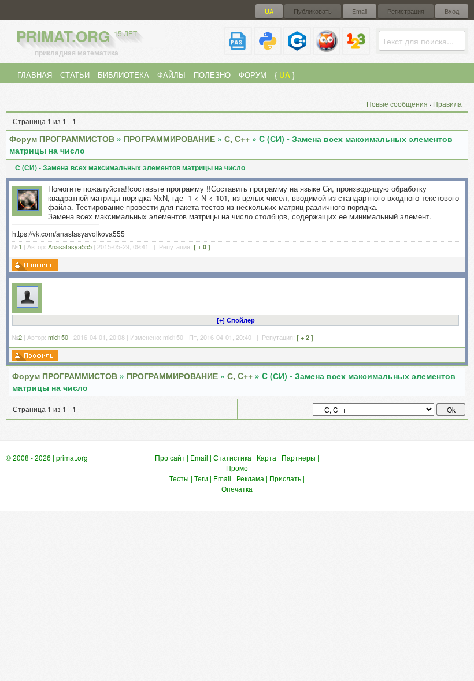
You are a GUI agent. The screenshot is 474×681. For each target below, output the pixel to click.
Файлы (171, 74)
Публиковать (313, 11)
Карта (266, 457)
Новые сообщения (397, 103)
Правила (447, 103)
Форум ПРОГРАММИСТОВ (61, 138)
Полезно (212, 74)
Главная (34, 74)
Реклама (250, 478)
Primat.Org (76, 36)
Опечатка (237, 488)
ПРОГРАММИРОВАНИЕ (169, 138)
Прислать (285, 478)
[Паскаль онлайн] (238, 50)
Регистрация (405, 11)
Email (359, 11)
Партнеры (299, 457)
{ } (285, 74)
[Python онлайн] (268, 50)
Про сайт (170, 457)
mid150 (58, 337)
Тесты (179, 478)
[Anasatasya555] (28, 208)
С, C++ (237, 138)
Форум (252, 74)
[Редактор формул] (356, 50)
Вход (452, 11)
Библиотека (123, 74)
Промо (237, 468)
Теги (201, 478)
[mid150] (27, 304)
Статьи (75, 74)
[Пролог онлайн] (326, 50)
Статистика (232, 457)
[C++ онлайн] (297, 50)
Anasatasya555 (70, 246)
